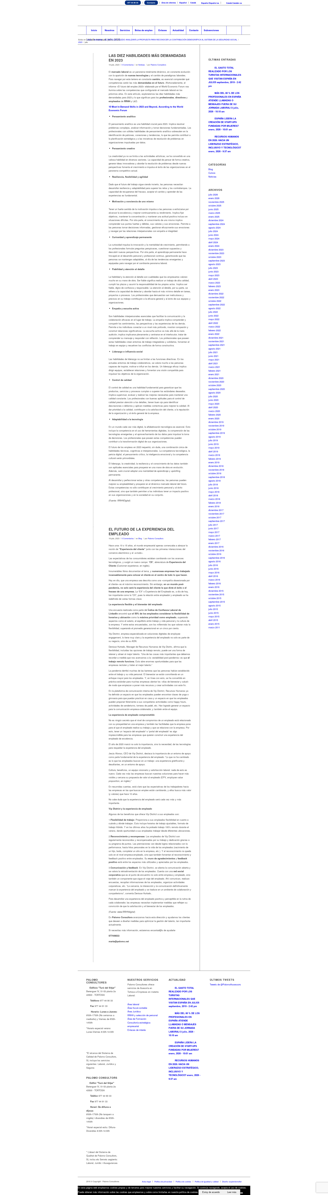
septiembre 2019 (216, 433)
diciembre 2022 (215, 293)
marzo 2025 (214, 212)
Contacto (151, 2)
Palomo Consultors (158, 64)
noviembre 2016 (216, 550)
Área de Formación (136, 1018)
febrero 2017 (214, 539)
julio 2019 (213, 440)
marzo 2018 (214, 499)
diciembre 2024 (215, 220)
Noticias (141, 64)
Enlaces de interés (136, 1030)
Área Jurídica (134, 1011)
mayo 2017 (213, 532)
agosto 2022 (214, 308)
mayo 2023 (213, 275)
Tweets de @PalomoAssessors (225, 984)
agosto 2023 (214, 264)
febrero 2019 (214, 458)
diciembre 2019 (215, 422)
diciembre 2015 (215, 590)
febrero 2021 (214, 370)
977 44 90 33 (132, 2)
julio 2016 (213, 565)
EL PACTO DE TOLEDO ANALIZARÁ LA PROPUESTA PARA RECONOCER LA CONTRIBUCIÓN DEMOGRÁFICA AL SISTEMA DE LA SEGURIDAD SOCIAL (171, 39)
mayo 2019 (213, 447)
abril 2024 (213, 242)
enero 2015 (213, 623)
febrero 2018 (214, 502)
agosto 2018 (214, 480)
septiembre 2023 (216, 260)
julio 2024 (213, 231)
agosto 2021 (214, 348)
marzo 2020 (214, 411)
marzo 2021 (214, 367)
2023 (80, 42)
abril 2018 (213, 495)
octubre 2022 (214, 301)
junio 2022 (213, 315)
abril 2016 (213, 576)
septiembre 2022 (216, 304)
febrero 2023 (214, 286)
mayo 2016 (213, 572)
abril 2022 (213, 323)
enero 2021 (213, 374)
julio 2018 (213, 484)
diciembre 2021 (215, 337)
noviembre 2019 (216, 425)
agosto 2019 (214, 436)
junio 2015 (213, 612)
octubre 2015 (214, 598)
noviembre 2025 (216, 201)
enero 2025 (213, 216)
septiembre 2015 (216, 601)
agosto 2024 (214, 227)
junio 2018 (213, 488)
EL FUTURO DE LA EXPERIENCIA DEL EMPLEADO (141, 531)
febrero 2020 (214, 414)
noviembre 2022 (216, 297)
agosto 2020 (214, 392)
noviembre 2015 (216, 594)
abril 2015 (213, 620)
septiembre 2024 (216, 224)
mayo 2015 (213, 616)
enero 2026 (213, 198)
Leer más (231, 1192)
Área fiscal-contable (137, 1007)
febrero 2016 (214, 583)
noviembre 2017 (216, 513)
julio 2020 (213, 396)
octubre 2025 (214, 205)
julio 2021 (213, 352)
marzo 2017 (214, 535)
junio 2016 (213, 568)
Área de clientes (168, 2)
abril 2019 (213, 451)
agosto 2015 (214, 605)
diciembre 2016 (215, 546)
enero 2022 (213, 334)
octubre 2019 (214, 429)
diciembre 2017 (215, 510)
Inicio (89, 39)
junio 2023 (213, 271)
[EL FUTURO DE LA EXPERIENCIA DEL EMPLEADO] (93, 535)
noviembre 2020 (216, 381)
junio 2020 (213, 400)
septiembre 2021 (216, 344)
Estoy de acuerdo (211, 1192)
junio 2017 (213, 528)
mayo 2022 (213, 319)
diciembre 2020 (215, 378)
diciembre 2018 (215, 466)
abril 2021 (213, 363)
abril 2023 (213, 278)
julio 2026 (213, 194)
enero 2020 (213, 418)
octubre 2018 (214, 473)
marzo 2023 (214, 282)
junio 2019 (213, 444)
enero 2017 (213, 543)
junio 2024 (213, 235)
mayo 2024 (213, 238)
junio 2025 (213, 209)
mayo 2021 (213, 359)
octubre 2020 (214, 385)
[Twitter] (218, 15)
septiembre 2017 (216, 521)
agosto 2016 (214, 561)
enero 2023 (213, 290)
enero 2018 (213, 506)
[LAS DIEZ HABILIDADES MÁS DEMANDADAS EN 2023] (93, 61)
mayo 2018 (213, 491)
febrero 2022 (214, 330)
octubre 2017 (214, 517)
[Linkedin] (223, 15)
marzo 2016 (214, 579)
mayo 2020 (213, 403)
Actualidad (98, 39)
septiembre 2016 (216, 557)
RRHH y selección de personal (142, 1015)
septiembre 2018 (216, 477)
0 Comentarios (128, 64)
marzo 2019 (214, 455)
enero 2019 (213, 462)
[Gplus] (239, 15)
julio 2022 (213, 311)
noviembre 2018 (216, 469)
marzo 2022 (214, 326)
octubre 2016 (214, 554)
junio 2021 (213, 356)
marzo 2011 (214, 627)
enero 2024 (213, 245)
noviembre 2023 (216, 253)
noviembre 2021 (216, 341)
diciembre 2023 (215, 249)
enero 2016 (213, 587)
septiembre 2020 (216, 389)
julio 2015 (213, 609)
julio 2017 (213, 524)
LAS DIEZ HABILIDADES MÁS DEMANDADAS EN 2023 (147, 58)
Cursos (211, 172)
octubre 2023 (214, 257)
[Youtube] (234, 15)
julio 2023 (213, 268)
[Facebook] (228, 15)
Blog (140, 538)
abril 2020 (213, 407)
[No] (241, 1192)
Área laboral (133, 1004)
